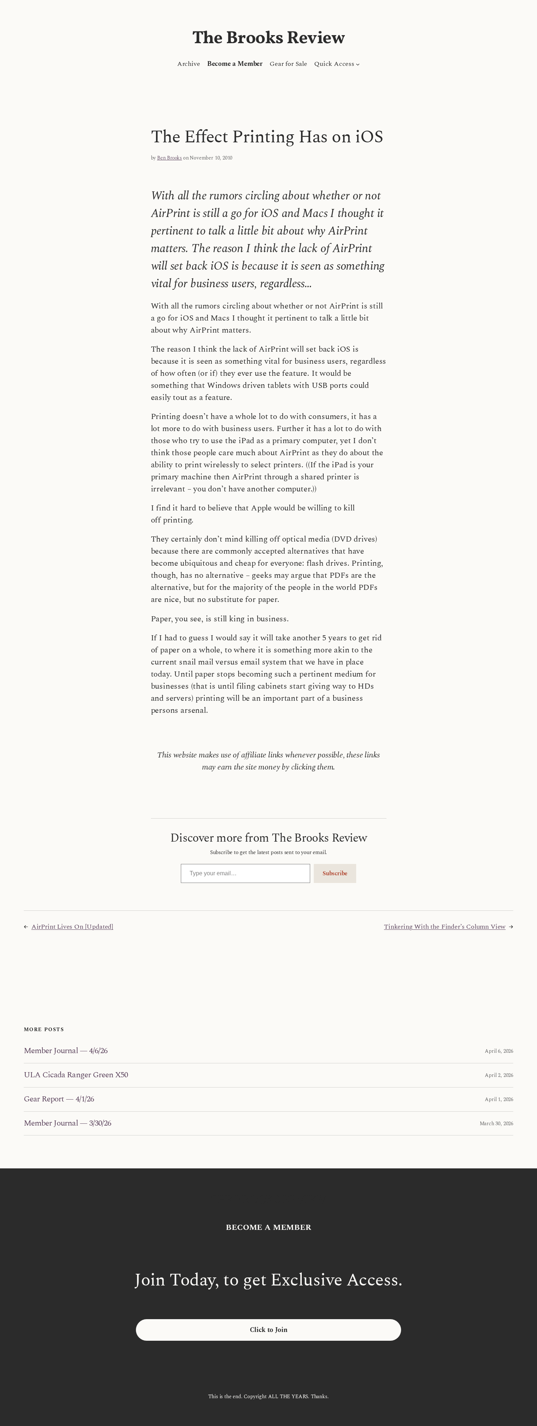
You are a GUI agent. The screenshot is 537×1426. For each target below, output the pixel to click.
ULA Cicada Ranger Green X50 (76, 1075)
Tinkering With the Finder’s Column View (445, 927)
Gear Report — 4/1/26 (59, 1099)
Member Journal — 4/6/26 (65, 1051)
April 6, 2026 (499, 1051)
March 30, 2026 (496, 1123)
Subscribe (335, 873)
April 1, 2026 (499, 1099)
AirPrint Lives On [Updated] (72, 927)
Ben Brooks (169, 158)
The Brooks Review (268, 38)
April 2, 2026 (499, 1075)
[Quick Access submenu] (358, 64)
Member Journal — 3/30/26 (67, 1123)
